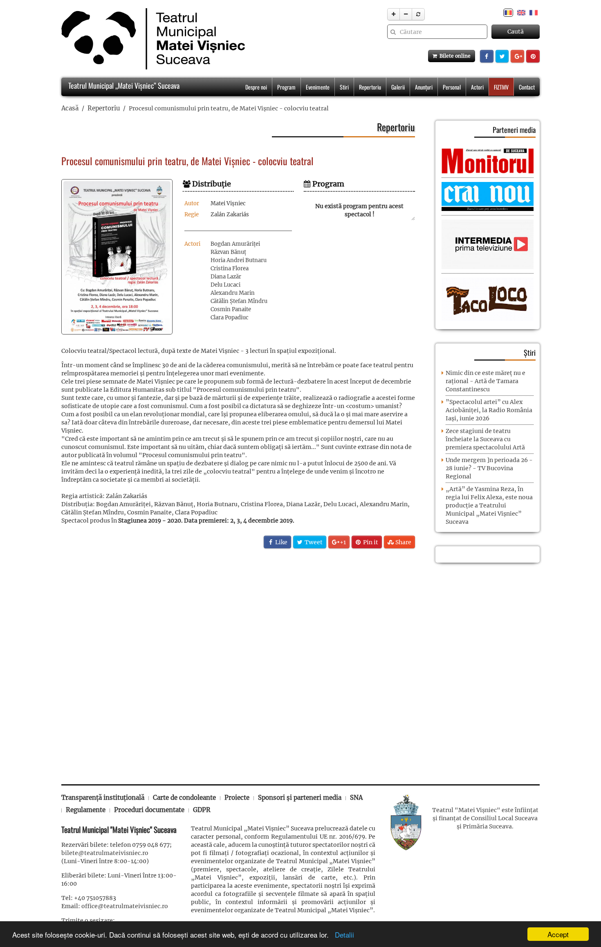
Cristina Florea (230, 268)
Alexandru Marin (233, 292)
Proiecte (236, 797)
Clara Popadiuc (230, 317)
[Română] (508, 12)
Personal (452, 87)
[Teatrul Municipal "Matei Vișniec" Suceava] (151, 39)
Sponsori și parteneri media (299, 797)
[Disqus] (238, 661)
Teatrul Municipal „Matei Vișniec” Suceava (123, 85)
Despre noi (256, 87)
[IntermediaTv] (488, 244)
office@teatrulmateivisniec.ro (124, 906)
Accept (558, 934)
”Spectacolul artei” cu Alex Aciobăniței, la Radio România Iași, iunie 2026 (489, 410)
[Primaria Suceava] (406, 822)
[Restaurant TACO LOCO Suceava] (488, 299)
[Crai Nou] (488, 196)
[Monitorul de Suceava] (488, 160)
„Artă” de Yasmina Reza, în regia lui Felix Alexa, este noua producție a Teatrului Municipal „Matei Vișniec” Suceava (489, 505)
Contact (527, 87)
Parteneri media (514, 129)
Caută (515, 31)
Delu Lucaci (225, 284)
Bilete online (454, 56)
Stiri (344, 87)
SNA (356, 797)
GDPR (202, 810)
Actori (477, 87)
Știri (530, 352)
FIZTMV (501, 87)
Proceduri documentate (149, 810)
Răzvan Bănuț (228, 252)
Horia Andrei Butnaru (239, 260)
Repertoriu (370, 87)
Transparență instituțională (102, 797)
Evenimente (318, 87)
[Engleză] (521, 12)
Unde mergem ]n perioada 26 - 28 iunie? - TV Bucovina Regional (489, 468)
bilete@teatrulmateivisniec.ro (104, 853)
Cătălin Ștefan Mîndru (239, 301)
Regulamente (85, 810)
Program (286, 87)
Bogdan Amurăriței (235, 243)
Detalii (342, 934)
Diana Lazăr (226, 276)
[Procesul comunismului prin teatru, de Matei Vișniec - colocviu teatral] (116, 256)
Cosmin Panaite (231, 309)
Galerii (398, 87)
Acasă (69, 108)
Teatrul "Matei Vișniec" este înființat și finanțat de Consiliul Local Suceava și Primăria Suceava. (485, 818)
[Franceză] (533, 12)
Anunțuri (424, 87)
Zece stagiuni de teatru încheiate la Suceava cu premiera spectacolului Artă (485, 439)
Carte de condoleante (184, 797)
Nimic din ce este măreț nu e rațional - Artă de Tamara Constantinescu (485, 381)
